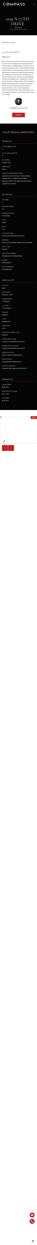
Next (11, 448)
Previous (5, 448)
